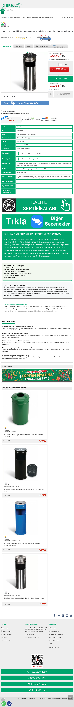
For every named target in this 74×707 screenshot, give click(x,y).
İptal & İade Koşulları (55, 637)
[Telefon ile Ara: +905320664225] (51, 94)
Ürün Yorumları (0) (42, 46)
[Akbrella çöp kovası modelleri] (37, 221)
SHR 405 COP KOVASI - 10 (12, 540)
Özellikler (19, 46)
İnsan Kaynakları (54, 647)
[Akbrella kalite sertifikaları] (37, 205)
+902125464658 (38, 671)
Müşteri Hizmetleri (6, 634)
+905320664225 (38, 678)
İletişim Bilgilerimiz (31, 624)
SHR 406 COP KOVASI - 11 (12, 595)
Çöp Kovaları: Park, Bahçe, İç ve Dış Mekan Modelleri (38, 17)
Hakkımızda (52, 628)
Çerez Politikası (29, 634)
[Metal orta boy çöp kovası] (31, 52)
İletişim (51, 644)
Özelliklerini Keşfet (9, 97)
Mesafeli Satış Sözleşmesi (56, 634)
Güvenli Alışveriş (54, 631)
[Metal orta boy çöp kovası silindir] (27, 52)
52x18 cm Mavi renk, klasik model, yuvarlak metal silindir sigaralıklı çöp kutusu (22, 544)
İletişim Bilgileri (38, 684)
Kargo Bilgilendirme (59, 47)
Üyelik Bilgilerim (6, 631)
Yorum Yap (29, 38)
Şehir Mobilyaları (15, 17)
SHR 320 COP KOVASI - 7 (11, 431)
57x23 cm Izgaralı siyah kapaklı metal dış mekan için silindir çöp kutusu (24, 490)
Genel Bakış (7, 46)
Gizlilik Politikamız (54, 641)
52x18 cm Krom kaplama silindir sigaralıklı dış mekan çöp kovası (24, 598)
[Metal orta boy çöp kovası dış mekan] (29, 52)
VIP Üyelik (4, 637)
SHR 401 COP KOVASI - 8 (11, 486)
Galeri (29, 46)
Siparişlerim (4, 628)
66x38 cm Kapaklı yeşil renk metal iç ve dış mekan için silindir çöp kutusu (23, 435)
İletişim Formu (39, 690)
